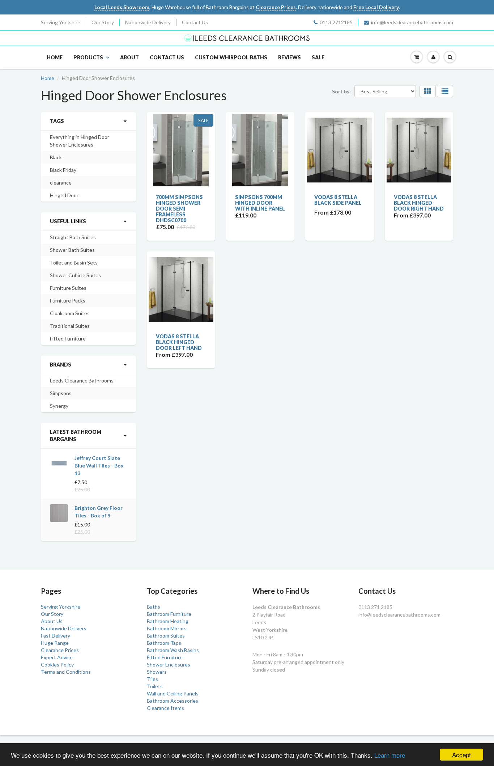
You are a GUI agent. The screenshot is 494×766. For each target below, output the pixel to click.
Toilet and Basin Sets (74, 262)
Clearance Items (165, 708)
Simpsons (61, 393)
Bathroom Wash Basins (173, 650)
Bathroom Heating (167, 621)
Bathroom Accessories (172, 701)
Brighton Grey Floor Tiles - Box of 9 (98, 512)
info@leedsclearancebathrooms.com (412, 22)
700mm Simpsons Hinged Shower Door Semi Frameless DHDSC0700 (179, 208)
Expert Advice (57, 657)
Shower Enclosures (168, 664)
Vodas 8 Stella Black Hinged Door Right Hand (419, 203)
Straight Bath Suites (73, 237)
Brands (60, 364)
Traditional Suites (70, 326)
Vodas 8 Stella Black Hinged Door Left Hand (179, 342)
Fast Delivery (55, 635)
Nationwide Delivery (148, 22)
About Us (52, 621)
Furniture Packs (67, 300)
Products (88, 57)
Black (56, 157)
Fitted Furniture (68, 338)
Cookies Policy (57, 664)
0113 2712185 (336, 22)
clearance (61, 182)
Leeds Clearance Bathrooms (82, 380)
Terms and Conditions (66, 672)
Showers (157, 672)
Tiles (152, 679)
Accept (461, 754)
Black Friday (63, 170)
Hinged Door (64, 195)
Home (55, 57)
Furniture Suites (68, 288)
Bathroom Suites (166, 635)
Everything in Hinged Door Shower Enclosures (79, 141)
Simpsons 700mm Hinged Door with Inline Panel (260, 203)
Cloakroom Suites (70, 313)
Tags (57, 121)
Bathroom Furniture (169, 614)
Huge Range (55, 643)
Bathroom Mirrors (167, 628)
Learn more (389, 754)
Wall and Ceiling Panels (173, 693)
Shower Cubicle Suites (75, 275)
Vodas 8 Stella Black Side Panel (338, 200)
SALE (318, 57)
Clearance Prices (60, 650)
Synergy (59, 406)
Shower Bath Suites (72, 250)
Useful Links (68, 221)
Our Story (102, 22)
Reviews (289, 57)
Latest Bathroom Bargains (75, 435)
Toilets (155, 686)
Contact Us (195, 22)
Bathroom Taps (164, 643)
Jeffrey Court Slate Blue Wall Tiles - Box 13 (99, 465)
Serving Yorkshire (60, 22)
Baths (153, 607)
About (129, 57)
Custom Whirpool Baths (231, 57)
